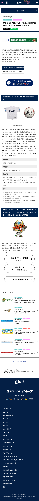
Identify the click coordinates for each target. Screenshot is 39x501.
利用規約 (5, 466)
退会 (4, 487)
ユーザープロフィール (9, 473)
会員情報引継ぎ (7, 483)
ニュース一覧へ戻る (19, 361)
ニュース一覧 (14, 370)
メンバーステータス (9, 480)
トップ (6, 370)
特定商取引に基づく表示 (10, 470)
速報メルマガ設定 (8, 477)
